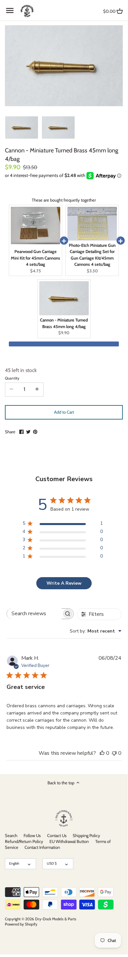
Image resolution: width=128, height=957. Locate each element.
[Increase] (37, 389)
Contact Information (42, 847)
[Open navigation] (10, 10)
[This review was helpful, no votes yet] (102, 753)
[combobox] (95, 631)
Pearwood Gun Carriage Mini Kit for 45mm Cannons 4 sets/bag (35, 258)
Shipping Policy (86, 835)
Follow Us (32, 835)
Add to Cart (64, 412)
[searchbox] (34, 613)
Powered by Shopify (21, 924)
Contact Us (56, 835)
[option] (21, 127)
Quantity (12, 378)
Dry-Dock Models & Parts (55, 919)
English (14, 863)
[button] (64, 344)
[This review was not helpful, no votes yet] (114, 753)
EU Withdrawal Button (69, 841)
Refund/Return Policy (24, 841)
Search (11, 835)
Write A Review (64, 583)
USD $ (52, 863)
